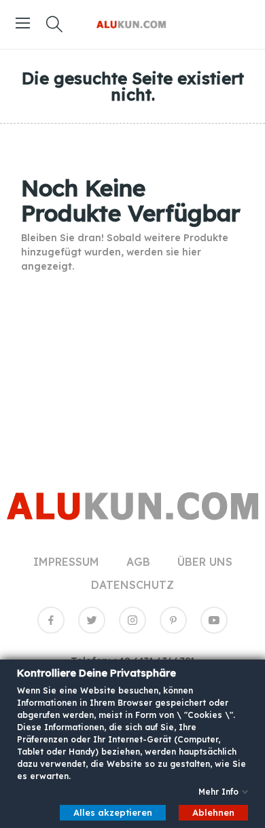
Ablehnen (213, 811)
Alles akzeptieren (112, 811)
